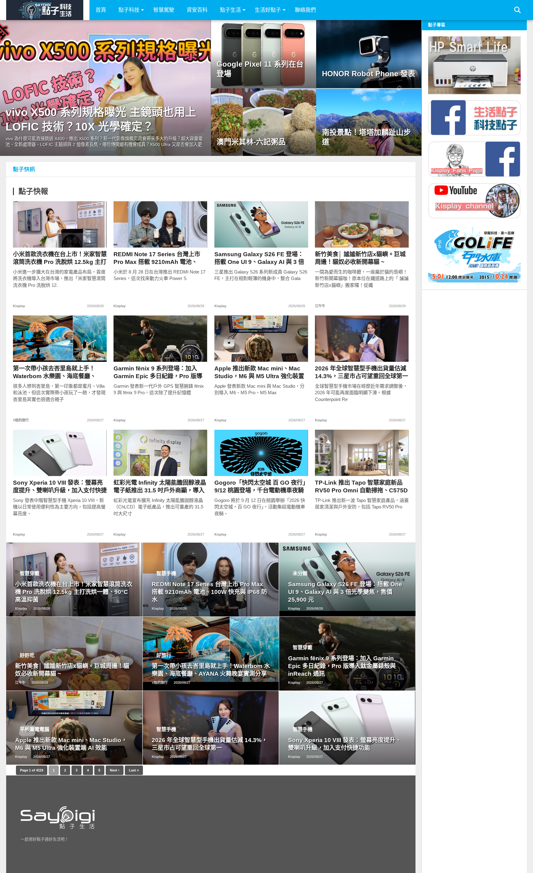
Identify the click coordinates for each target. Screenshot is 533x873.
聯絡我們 (305, 10)
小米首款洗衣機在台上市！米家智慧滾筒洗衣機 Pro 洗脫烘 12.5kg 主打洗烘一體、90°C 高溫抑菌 (60, 258)
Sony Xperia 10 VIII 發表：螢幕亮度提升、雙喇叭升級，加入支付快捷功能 (60, 486)
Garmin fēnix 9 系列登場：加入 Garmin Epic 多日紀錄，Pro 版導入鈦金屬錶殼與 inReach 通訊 (158, 372)
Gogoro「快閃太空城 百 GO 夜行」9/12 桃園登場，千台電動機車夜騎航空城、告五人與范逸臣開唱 (259, 486)
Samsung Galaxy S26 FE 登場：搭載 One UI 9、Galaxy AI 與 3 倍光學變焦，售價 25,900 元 (259, 258)
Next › (114, 770)
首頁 (101, 10)
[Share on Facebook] (47, 237)
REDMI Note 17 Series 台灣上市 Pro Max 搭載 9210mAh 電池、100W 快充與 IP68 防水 (157, 258)
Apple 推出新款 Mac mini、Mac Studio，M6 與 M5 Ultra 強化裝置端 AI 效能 (259, 372)
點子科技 (128, 10)
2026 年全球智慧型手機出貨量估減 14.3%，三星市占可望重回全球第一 (361, 372)
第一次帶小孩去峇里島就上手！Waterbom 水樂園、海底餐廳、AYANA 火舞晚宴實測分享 (54, 372)
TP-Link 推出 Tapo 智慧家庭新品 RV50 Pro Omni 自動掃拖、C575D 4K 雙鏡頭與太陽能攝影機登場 (361, 486)
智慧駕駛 (163, 10)
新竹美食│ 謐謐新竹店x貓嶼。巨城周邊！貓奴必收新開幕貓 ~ (360, 258)
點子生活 (230, 10)
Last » (134, 770)
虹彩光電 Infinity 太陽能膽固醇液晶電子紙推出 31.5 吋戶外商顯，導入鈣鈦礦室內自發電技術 (160, 486)
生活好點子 (268, 10)
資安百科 (197, 10)
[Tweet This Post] (60, 237)
